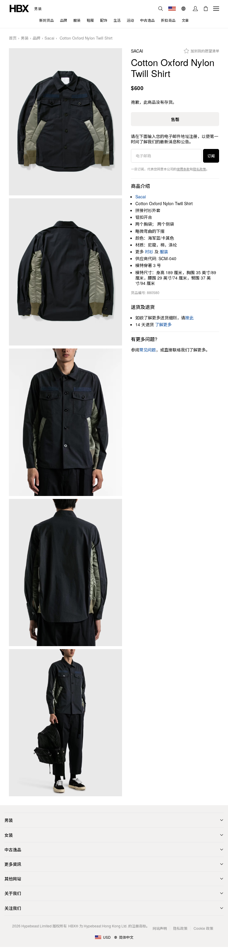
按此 (189, 318)
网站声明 (160, 928)
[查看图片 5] (65, 722)
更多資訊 (12, 864)
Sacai (49, 38)
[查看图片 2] (65, 272)
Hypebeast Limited (36, 925)
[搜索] (161, 9)
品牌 (36, 38)
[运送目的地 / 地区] (172, 9)
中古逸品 (12, 849)
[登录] (195, 9)
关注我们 (12, 908)
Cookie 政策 (203, 928)
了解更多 (163, 324)
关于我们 (12, 893)
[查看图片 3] (65, 422)
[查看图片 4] (65, 572)
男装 (38, 8)
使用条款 (183, 169)
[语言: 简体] (184, 9)
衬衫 (149, 252)
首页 (13, 38)
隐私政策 (199, 169)
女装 (8, 835)
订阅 (211, 155)
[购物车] (206, 9)
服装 (164, 252)
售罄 (175, 119)
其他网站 (12, 879)
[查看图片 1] (65, 121)
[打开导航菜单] (216, 9)
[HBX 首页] (19, 8)
